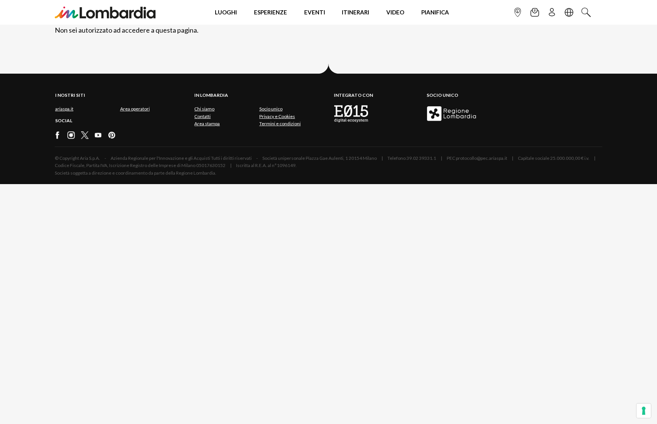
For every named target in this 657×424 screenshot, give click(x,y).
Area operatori (135, 109)
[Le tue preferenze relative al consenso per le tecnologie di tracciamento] (643, 411)
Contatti (202, 116)
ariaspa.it (64, 109)
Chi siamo (204, 109)
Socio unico (270, 109)
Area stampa (207, 123)
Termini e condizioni (280, 123)
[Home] (105, 12)
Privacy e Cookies (277, 116)
